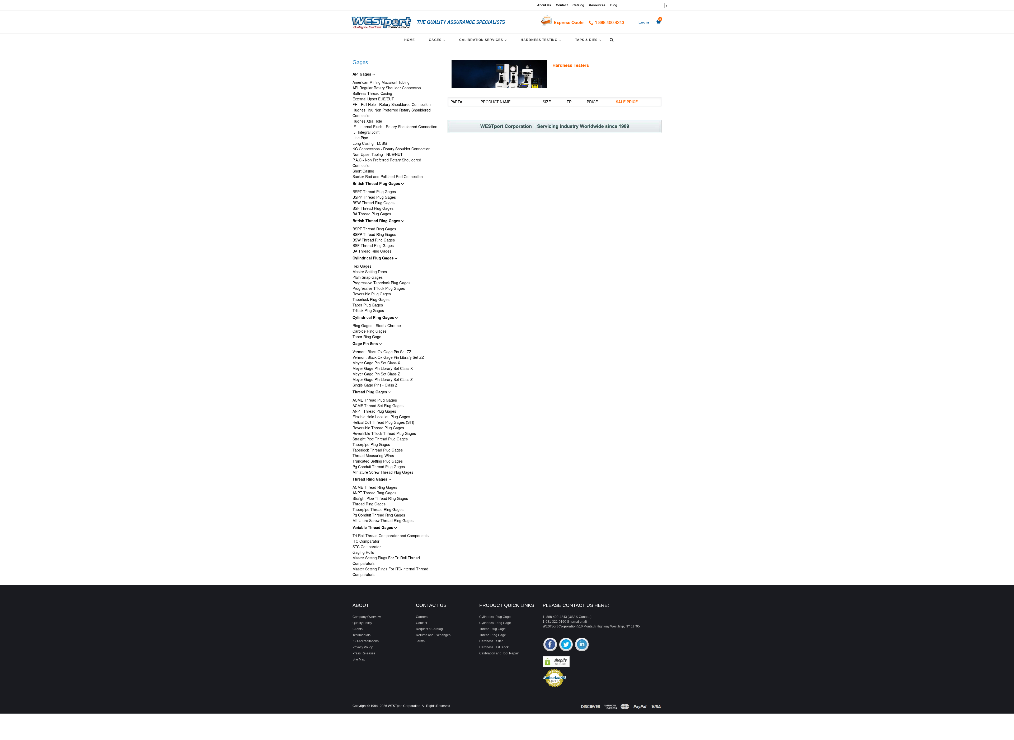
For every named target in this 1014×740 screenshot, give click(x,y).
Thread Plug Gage (492, 629)
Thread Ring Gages (370, 479)
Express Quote (569, 22)
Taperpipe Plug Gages (371, 444)
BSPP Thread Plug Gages (374, 197)
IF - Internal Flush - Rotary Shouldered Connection (395, 126)
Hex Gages (362, 266)
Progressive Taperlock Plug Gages (381, 282)
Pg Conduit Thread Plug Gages (379, 466)
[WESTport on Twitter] (566, 645)
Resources (597, 5)
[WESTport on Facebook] (550, 645)
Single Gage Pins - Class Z (375, 385)
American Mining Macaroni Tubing (381, 82)
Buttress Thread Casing (372, 93)
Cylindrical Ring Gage (495, 623)
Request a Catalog (429, 629)
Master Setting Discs (370, 271)
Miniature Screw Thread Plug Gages (383, 472)
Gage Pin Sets (366, 343)
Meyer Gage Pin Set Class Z (376, 373)
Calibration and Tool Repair (499, 653)
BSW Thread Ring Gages (374, 240)
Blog (613, 5)
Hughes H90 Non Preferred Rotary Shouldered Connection (392, 112)
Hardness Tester (491, 641)
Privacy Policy (363, 647)
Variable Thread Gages (373, 527)
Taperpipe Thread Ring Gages (378, 509)
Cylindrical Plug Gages (374, 257)
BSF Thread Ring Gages (373, 245)
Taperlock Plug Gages (371, 299)
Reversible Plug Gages (372, 293)
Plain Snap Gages (368, 277)
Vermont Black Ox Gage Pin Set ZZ (382, 351)
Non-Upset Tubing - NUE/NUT (378, 154)
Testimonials (361, 635)
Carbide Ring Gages (370, 331)
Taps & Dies (589, 40)
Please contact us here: (576, 605)
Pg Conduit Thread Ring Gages (379, 515)
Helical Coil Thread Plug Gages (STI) (383, 422)
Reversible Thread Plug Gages (378, 427)
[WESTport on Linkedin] (581, 645)
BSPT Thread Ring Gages (374, 228)
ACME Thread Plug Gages (375, 400)
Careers (422, 617)
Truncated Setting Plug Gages (378, 461)
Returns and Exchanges (433, 635)
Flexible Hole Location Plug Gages (381, 416)
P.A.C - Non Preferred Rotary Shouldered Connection (387, 162)
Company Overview (367, 617)
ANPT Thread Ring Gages (374, 492)
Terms (420, 641)
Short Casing (363, 171)
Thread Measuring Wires (373, 455)
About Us (544, 5)
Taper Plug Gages (368, 305)
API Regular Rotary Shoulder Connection (387, 87)
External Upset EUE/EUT (373, 98)
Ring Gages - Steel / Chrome (377, 325)
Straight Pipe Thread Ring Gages (380, 498)
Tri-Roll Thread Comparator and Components (391, 535)
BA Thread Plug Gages (372, 213)
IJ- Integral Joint (366, 132)
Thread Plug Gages (370, 391)
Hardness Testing (542, 40)
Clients (358, 629)
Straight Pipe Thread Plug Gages (380, 438)
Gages (438, 40)
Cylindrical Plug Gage (495, 617)
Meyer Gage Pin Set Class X (376, 362)
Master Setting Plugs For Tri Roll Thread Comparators (386, 560)
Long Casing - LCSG (370, 143)
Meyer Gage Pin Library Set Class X (383, 368)
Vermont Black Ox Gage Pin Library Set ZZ (388, 357)
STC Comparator (367, 546)
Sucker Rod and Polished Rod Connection (388, 176)
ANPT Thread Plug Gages (374, 411)
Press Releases (364, 653)
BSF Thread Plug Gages (373, 208)
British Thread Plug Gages (377, 183)
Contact (562, 5)
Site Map (359, 659)
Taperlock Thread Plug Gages (378, 450)
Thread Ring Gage (492, 635)
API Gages (362, 74)
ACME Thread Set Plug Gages (378, 405)
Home (409, 40)
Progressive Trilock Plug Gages (379, 288)
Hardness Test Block (494, 647)
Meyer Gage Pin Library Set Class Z (383, 379)
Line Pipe (360, 137)
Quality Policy (362, 623)
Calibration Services (484, 40)
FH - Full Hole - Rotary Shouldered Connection (392, 104)
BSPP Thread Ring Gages (374, 234)
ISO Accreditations (366, 641)
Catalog (578, 5)
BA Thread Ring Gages (372, 251)
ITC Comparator (366, 541)
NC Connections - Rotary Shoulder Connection (391, 148)
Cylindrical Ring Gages (374, 317)
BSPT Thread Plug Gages (374, 191)
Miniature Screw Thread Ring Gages (383, 520)
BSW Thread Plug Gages (374, 202)
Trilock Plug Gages (368, 310)
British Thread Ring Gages (377, 220)
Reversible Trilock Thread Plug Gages (384, 433)
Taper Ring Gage (367, 336)
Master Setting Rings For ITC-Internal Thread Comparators (390, 571)
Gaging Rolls (363, 552)
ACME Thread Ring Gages (375, 487)
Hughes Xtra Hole (367, 121)
